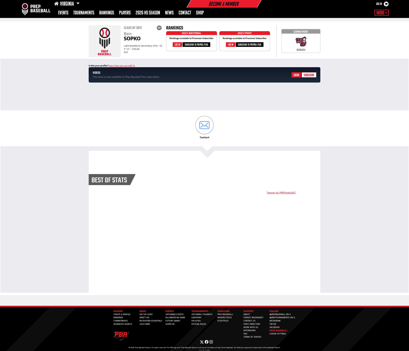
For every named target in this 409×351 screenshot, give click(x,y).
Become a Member (223, 4)
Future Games (173, 320)
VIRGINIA (67, 4)
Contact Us (249, 320)
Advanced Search (122, 324)
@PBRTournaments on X (282, 317)
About (246, 314)
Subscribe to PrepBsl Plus (196, 44)
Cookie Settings (278, 333)
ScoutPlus (222, 320)
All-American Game (175, 317)
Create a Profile (122, 314)
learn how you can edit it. (122, 65)
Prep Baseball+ (225, 314)
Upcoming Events (175, 314)
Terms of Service (252, 336)
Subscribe (309, 75)
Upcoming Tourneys (201, 314)
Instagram (275, 320)
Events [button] (63, 13)
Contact (185, 13)
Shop (200, 13)
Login (296, 75)
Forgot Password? (253, 317)
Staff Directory (251, 324)
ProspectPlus (224, 317)
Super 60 (170, 324)
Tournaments (83, 13)
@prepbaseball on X (280, 314)
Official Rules (198, 324)
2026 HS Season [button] (148, 13)
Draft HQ (144, 317)
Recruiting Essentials (150, 320)
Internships (249, 330)
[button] (204, 127)
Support (248, 311)
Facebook (275, 327)
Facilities (196, 320)
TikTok (273, 324)
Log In (379, 4)
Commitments (120, 320)
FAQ (245, 333)
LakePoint (196, 317)
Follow (274, 311)
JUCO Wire (144, 324)
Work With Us (250, 327)
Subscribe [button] (223, 311)
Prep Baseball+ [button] (279, 330)
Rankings (106, 13)
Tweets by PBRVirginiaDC (281, 192)
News (169, 13)
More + (381, 13)
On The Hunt (146, 314)
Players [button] (125, 13)
